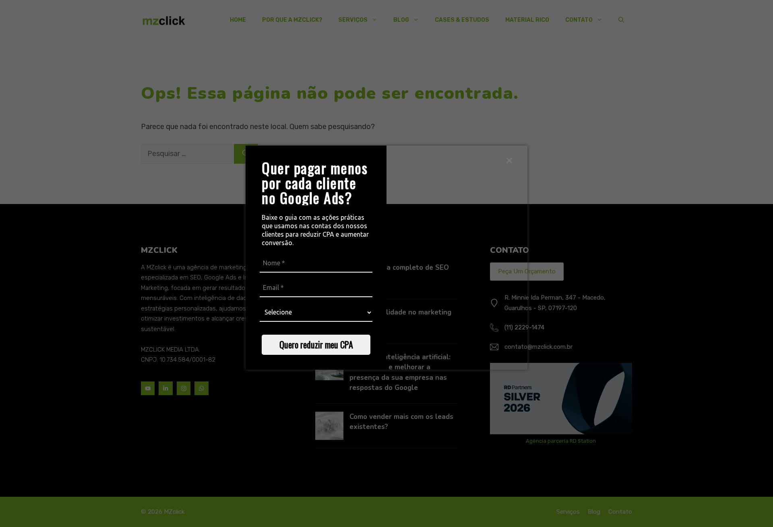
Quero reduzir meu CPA (316, 344)
